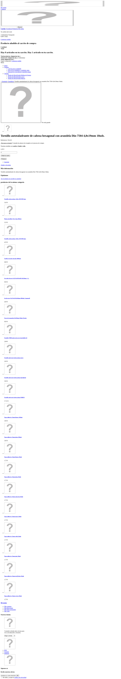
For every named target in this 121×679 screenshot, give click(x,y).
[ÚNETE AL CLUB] (52, 6)
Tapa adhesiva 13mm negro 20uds (12, 516)
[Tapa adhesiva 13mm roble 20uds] (9, 533)
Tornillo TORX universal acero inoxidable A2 (15, 338)
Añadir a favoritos (6, 165)
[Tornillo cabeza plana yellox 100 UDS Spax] (9, 195)
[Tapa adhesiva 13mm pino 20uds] (9, 553)
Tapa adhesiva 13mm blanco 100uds (13, 417)
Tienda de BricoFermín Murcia (16, 78)
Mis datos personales (10, 609)
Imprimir (6, 162)
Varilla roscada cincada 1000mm (12, 258)
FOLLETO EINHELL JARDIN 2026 (18, 70)
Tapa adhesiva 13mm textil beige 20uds (14, 576)
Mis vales (7, 611)
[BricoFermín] (37, 25)
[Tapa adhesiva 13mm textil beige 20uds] (9, 572)
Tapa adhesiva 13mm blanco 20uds (13, 457)
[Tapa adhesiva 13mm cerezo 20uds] (9, 592)
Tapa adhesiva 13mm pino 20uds (12, 556)
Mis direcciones (8, 608)
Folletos (6, 67)
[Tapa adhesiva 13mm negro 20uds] (9, 513)
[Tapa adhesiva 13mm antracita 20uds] (9, 493)
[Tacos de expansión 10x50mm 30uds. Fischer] (9, 314)
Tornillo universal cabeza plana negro (13, 357)
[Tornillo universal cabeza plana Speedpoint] (9, 374)
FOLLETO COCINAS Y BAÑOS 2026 (19, 72)
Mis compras (7, 606)
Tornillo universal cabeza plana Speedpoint (15, 377)
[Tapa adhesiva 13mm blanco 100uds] (9, 414)
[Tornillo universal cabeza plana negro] (9, 354)
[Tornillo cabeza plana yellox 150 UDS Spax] (9, 235)
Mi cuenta (3, 7)
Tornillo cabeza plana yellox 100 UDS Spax (15, 199)
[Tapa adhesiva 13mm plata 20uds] (9, 473)
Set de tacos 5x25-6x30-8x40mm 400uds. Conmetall (17, 298)
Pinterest (3, 159)
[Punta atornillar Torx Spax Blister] (9, 215)
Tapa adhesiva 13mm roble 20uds (12, 536)
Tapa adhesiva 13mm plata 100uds (13, 437)
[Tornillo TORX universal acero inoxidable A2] (9, 334)
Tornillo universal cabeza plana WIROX (14, 397)
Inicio (5, 65)
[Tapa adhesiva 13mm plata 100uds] (9, 433)
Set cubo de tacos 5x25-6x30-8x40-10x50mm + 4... (16, 278)
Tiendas (6, 73)
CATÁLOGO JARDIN (14, 69)
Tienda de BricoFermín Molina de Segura (19, 75)
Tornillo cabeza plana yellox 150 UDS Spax (15, 238)
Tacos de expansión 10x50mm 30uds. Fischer (15, 318)
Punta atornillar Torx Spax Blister (13, 218)
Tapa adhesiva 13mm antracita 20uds (13, 496)
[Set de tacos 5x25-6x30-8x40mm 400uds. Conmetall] (9, 295)
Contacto (3, 9)
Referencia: (4, 140)
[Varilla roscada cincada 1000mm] (9, 255)
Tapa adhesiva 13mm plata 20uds (12, 477)
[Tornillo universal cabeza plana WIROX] (9, 394)
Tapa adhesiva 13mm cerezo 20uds (13, 596)
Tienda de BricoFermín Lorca (16, 77)
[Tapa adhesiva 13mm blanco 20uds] (9, 453)
